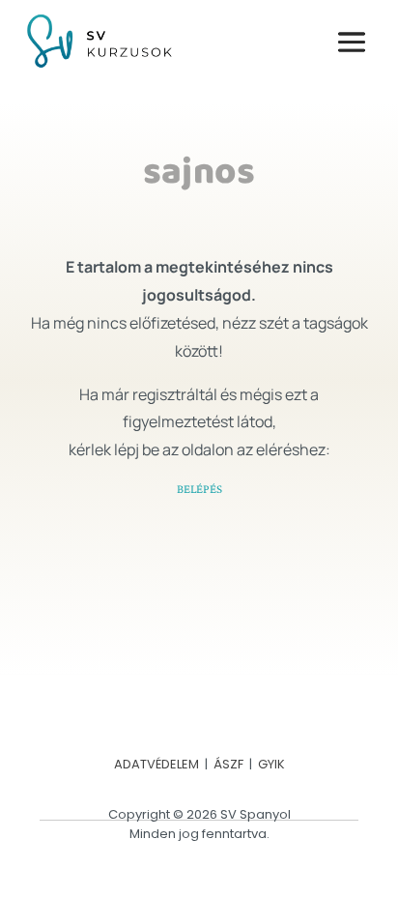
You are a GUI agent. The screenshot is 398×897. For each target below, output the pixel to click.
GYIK (271, 764)
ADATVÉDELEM (156, 764)
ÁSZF (228, 764)
